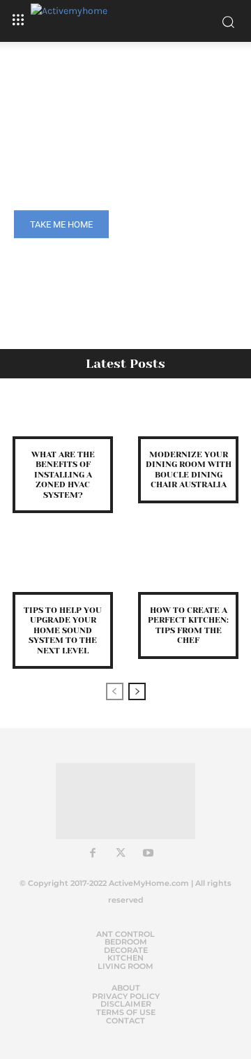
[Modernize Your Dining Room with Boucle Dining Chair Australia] (188, 416)
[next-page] (137, 691)
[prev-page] (114, 691)
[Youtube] (148, 853)
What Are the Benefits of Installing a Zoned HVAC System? (63, 475)
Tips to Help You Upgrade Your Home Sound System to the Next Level (63, 630)
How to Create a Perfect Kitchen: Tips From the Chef (188, 625)
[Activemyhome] (125, 20)
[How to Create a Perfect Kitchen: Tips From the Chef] (188, 571)
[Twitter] (120, 853)
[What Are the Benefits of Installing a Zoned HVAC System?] (63, 416)
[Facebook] (92, 853)
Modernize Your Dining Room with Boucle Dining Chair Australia (188, 469)
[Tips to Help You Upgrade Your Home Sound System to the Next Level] (63, 571)
